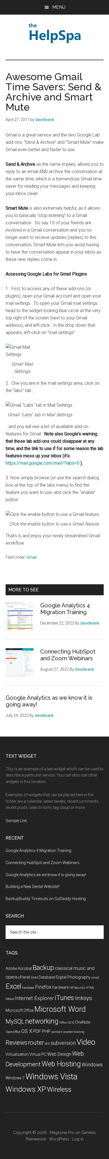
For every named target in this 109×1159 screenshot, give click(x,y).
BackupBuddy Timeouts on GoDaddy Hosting (46, 898)
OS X (26, 1031)
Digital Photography (73, 977)
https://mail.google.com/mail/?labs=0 (42, 463)
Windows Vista (51, 1076)
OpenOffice (13, 1032)
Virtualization (17, 1054)
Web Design (59, 1054)
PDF (37, 1031)
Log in (78, 1139)
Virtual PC (37, 1054)
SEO (47, 1044)
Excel (13, 986)
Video (86, 1042)
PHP (46, 1031)
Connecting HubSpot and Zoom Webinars (68, 655)
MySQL (15, 1021)
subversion (63, 1043)
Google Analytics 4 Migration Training (65, 609)
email (95, 977)
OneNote (82, 1022)
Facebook (28, 988)
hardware (60, 987)
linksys (83, 998)
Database (47, 977)
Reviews (16, 1042)
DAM (34, 977)
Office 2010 (66, 1022)
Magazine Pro (62, 1132)
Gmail (32, 557)
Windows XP (26, 1089)
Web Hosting (61, 1064)
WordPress (59, 1139)
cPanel (24, 977)
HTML (90, 988)
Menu (58, 7)
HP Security (77, 988)
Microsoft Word (60, 1009)
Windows (92, 1065)
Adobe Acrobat (19, 968)
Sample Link (16, 820)
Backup (43, 968)
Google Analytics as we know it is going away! (46, 874)
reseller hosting (73, 1032)
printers (56, 1032)
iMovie (10, 999)
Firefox (43, 987)
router (36, 1042)
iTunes (64, 998)
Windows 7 (15, 1078)
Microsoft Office (20, 1010)
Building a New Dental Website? (33, 886)
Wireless (59, 1089)
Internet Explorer (34, 998)
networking (41, 1021)
